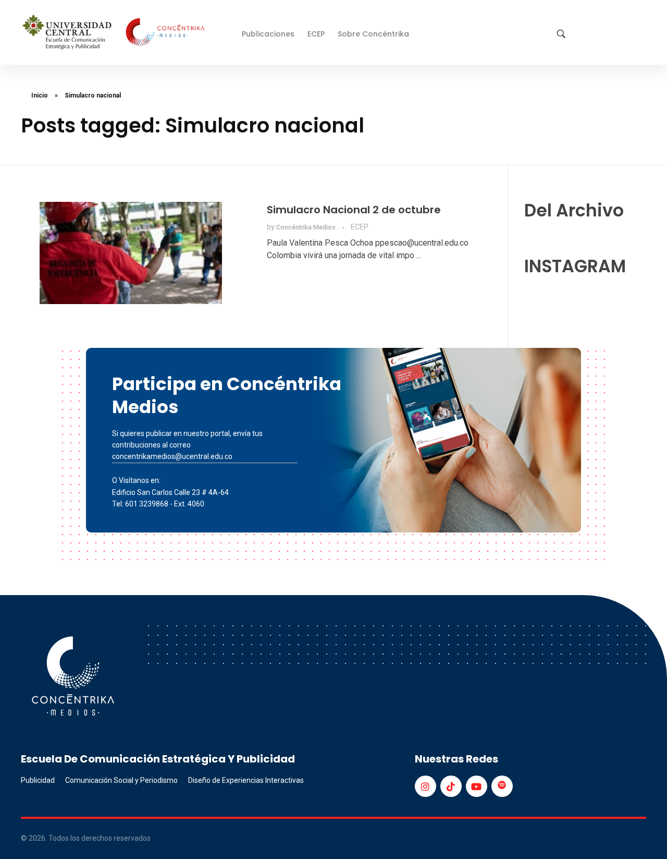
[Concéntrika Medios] (115, 33)
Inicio (39, 95)
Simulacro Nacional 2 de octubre (354, 209)
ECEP (359, 227)
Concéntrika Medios (306, 227)
